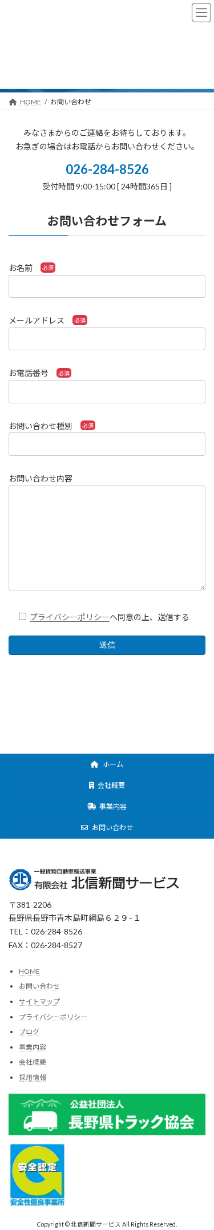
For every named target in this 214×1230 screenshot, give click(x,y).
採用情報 (32, 1077)
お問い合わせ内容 (40, 478)
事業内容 (112, 806)
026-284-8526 (107, 169)
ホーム (112, 764)
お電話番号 (29, 373)
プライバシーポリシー (70, 617)
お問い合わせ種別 (40, 426)
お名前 (21, 268)
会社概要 (110, 785)
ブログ (29, 1031)
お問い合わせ (112, 827)
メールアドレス (36, 320)
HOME (29, 971)
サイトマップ (39, 1001)
